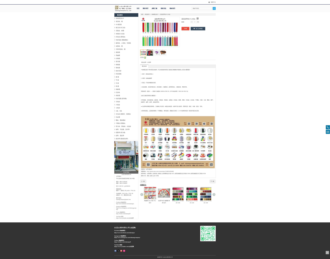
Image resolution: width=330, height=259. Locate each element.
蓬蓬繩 (118, 52)
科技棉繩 (118, 74)
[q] (123, 8)
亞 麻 (117, 83)
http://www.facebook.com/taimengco (125, 203)
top (327, 252)
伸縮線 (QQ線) (120, 33)
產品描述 (144, 66)
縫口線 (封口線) (120, 27)
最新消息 (163, 8)
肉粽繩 (118, 95)
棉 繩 (117, 86)
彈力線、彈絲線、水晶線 (123, 126)
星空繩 (118, 61)
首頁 (138, 8)
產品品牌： (144, 62)
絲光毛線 (118, 71)
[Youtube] (121, 251)
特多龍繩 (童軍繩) (121, 98)
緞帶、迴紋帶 (120, 135)
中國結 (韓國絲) (120, 123)
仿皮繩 (118, 117)
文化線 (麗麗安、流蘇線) (123, 114)
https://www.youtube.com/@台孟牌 (125, 218)
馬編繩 (118, 55)
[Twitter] (118, 251)
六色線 (118, 104)
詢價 (185, 28)
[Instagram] (124, 251)
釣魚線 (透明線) (120, 37)
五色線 (118, 101)
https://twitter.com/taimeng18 (123, 213)
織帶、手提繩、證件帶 (123, 129)
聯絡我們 (172, 8)
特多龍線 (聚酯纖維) (122, 40)
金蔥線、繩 (119, 46)
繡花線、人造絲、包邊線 (123, 43)
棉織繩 (118, 64)
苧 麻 (117, 80)
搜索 (214, 8)
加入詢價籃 (199, 28)
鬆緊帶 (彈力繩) (120, 132)
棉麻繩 (118, 89)
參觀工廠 (154, 8)
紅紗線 (118, 92)
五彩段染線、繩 (120, 49)
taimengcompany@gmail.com (123, 199)
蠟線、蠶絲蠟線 (120, 120)
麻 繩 (117, 77)
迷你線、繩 (119, 21)
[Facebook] (115, 251)
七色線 (118, 108)
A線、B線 (119, 111)
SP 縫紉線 (119, 24)
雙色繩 (118, 67)
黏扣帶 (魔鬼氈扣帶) (122, 138)
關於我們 (145, 8)
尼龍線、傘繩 (120, 30)
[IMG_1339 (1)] (126, 157)
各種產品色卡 (120, 18)
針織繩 (118, 58)
